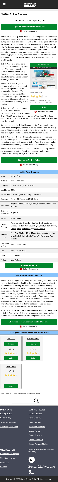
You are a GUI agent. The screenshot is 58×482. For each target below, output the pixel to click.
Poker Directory (35, 418)
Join (44, 107)
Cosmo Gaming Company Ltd (22, 185)
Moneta (14, 226)
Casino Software (35, 435)
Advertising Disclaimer (9, 427)
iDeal (41, 223)
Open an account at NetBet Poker (29, 27)
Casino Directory (35, 414)
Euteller (27, 223)
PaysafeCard (30, 226)
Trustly (53, 226)
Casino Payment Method (38, 444)
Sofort (47, 226)
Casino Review (34, 431)
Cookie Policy (5, 418)
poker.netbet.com (43, 64)
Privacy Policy (6, 414)
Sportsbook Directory (37, 427)
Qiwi (37, 226)
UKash (13, 229)
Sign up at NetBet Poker (29, 160)
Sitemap (3, 467)
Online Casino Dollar (28, 479)
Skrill (42, 226)
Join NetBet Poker (29, 265)
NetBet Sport (11, 367)
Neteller (20, 226)
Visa (19, 229)
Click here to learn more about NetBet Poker (29, 322)
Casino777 (11, 339)
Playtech (14, 212)
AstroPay (14, 223)
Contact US (4, 462)
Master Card (48, 223)
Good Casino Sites (7, 458)
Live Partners (16, 260)
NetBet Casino (33, 339)
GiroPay (35, 223)
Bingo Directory (35, 422)
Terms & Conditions (8, 422)
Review (11, 344)
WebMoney (26, 229)
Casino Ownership (36, 440)
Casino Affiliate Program (9, 454)
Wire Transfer (39, 229)
